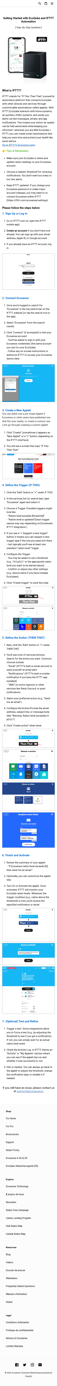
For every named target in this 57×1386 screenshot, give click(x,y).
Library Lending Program (18, 1218)
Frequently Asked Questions (20, 1286)
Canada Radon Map (15, 1234)
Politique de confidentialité (19, 1330)
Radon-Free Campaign (17, 1210)
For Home (11, 1118)
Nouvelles (11, 1202)
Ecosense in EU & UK (16, 1158)
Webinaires (11, 1278)
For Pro (9, 1126)
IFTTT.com (19, 220)
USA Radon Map (14, 1226)
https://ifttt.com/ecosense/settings (27, 200)
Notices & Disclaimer (16, 1338)
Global (9, 1302)
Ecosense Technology (17, 1186)
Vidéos (9, 1262)
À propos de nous (15, 1194)
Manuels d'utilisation (16, 1294)
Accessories (12, 1134)
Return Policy (12, 1150)
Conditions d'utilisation (17, 1322)
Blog (8, 1254)
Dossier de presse (15, 1270)
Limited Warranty (14, 1346)
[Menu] (52, 3)
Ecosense (16, 1373)
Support (10, 1142)
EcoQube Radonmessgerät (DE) (22, 1166)
